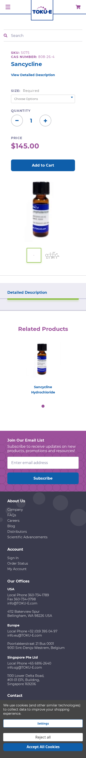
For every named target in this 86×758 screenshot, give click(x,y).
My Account (17, 569)
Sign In (13, 558)
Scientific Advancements (27, 537)
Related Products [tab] (43, 329)
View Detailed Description (33, 75)
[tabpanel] (43, 367)
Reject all (43, 737)
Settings (43, 723)
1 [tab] (43, 406)
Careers (13, 521)
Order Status (17, 563)
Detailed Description (27, 292)
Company (15, 510)
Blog (11, 526)
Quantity (21, 111)
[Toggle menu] (7, 7)
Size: (25, 91)
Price (16, 138)
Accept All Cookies (43, 746)
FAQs (11, 515)
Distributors (17, 532)
